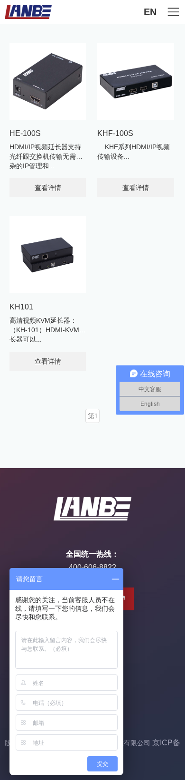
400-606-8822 (92, 567)
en (150, 12)
